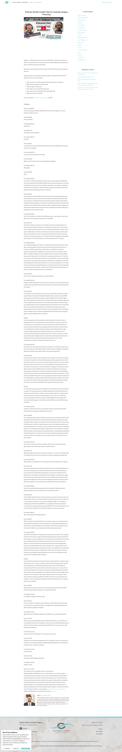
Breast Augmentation (83, 17)
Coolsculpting (81, 27)
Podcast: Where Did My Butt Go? (86, 77)
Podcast (80, 54)
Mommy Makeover (82, 50)
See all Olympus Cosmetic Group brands (66, 745)
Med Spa (80, 45)
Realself (24, 737)
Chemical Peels (81, 25)
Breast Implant (81, 20)
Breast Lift (80, 22)
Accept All (26, 748)
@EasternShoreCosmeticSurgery (56, 689)
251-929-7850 (107, 2)
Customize (7, 748)
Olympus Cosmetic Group (46, 745)
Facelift (79, 35)
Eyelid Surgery (81, 32)
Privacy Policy (99, 731)
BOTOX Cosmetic (82, 15)
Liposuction (80, 42)
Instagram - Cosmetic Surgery (30, 731)
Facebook (25, 728)
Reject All (16, 748)
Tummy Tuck (81, 57)
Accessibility (99, 733)
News (79, 52)
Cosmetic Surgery (82, 30)
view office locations (82, 745)
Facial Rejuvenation (82, 37)
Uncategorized (81, 59)
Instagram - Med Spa (27, 734)
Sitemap (101, 729)
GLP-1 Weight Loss (82, 40)
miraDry (80, 47)
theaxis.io (54, 691)
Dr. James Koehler (46, 695)
